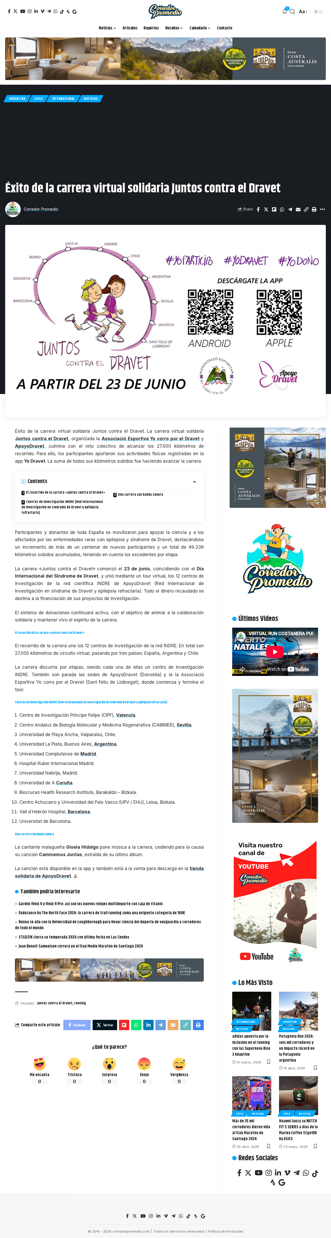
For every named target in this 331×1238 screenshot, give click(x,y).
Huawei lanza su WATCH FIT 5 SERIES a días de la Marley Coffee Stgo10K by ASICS (298, 1130)
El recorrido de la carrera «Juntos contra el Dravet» (65, 492)
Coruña (64, 782)
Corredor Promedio (41, 209)
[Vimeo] (42, 11)
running (80, 1003)
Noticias (91, 98)
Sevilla (184, 725)
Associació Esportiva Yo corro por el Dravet (151, 438)
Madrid (88, 753)
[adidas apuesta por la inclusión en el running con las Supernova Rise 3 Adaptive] (251, 1011)
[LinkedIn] (36, 11)
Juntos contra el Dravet (41, 438)
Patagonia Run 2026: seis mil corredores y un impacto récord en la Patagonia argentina (296, 1048)
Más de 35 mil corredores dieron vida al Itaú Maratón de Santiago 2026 (251, 1130)
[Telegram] (49, 11)
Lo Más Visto (255, 982)
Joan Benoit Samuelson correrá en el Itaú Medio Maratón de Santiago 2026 (81, 946)
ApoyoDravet (29, 446)
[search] (292, 11)
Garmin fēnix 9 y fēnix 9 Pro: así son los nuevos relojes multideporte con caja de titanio (91, 904)
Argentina (17, 98)
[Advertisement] (165, 141)
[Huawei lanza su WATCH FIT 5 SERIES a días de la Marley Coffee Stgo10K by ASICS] (298, 1095)
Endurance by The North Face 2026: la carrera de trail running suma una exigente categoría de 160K (102, 913)
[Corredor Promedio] (165, 11)
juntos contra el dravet (54, 1003)
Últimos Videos (258, 618)
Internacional (63, 98)
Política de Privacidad (225, 1231)
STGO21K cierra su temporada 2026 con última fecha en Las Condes (74, 937)
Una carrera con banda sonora (140, 495)
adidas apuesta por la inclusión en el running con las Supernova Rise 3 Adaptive (251, 1045)
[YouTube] (22, 11)
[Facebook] (9, 11)
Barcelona (79, 811)
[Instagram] (29, 11)
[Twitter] (15, 11)
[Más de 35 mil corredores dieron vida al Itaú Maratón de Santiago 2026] (251, 1095)
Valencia (125, 715)
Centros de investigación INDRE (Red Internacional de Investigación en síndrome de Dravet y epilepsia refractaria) (62, 507)
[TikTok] (62, 12)
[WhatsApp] (55, 11)
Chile (38, 98)
